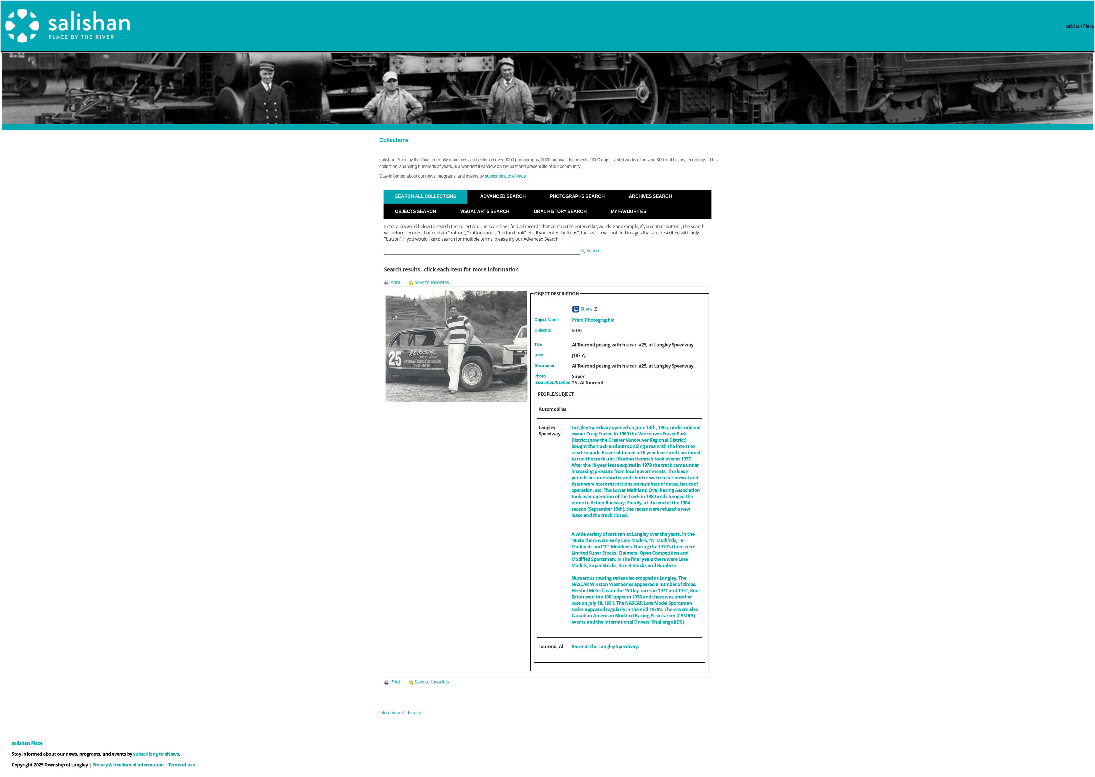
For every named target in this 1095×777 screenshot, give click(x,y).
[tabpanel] (547, 459)
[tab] (425, 196)
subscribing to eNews (505, 176)
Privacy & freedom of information (128, 765)
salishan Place (1080, 26)
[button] (591, 250)
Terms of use (181, 765)
